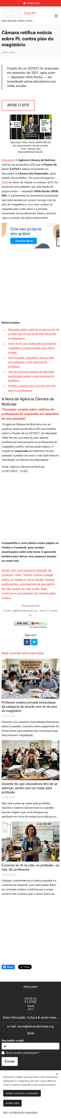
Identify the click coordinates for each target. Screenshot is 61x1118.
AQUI (5, 182)
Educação (8, 160)
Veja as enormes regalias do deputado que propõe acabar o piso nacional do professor (31, 376)
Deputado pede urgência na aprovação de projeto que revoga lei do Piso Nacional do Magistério (33, 334)
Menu (56, 15)
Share (10, 967)
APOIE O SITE (33, 3)
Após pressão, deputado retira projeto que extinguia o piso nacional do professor (31, 362)
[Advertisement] (30, 287)
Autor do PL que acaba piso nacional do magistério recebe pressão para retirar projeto (32, 348)
